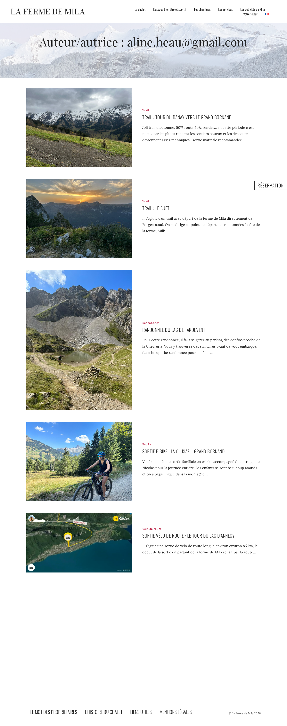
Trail (145, 110)
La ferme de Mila (48, 12)
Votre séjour (250, 14)
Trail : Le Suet (155, 207)
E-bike (147, 444)
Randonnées (151, 323)
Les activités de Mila (252, 9)
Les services (225, 9)
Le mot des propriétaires (53, 711)
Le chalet (140, 9)
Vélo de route (152, 529)
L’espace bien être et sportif (169, 9)
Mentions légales (176, 711)
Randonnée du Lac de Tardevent (173, 329)
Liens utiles (141, 711)
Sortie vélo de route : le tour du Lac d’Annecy (188, 535)
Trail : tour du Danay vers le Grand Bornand (187, 117)
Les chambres (202, 9)
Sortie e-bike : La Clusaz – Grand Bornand (183, 451)
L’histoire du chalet (103, 711)
